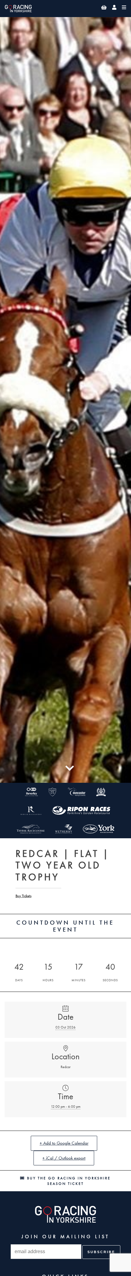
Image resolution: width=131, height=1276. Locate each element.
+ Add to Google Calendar (64, 1143)
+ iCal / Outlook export (63, 1158)
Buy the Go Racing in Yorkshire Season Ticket (68, 1181)
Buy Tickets (23, 895)
